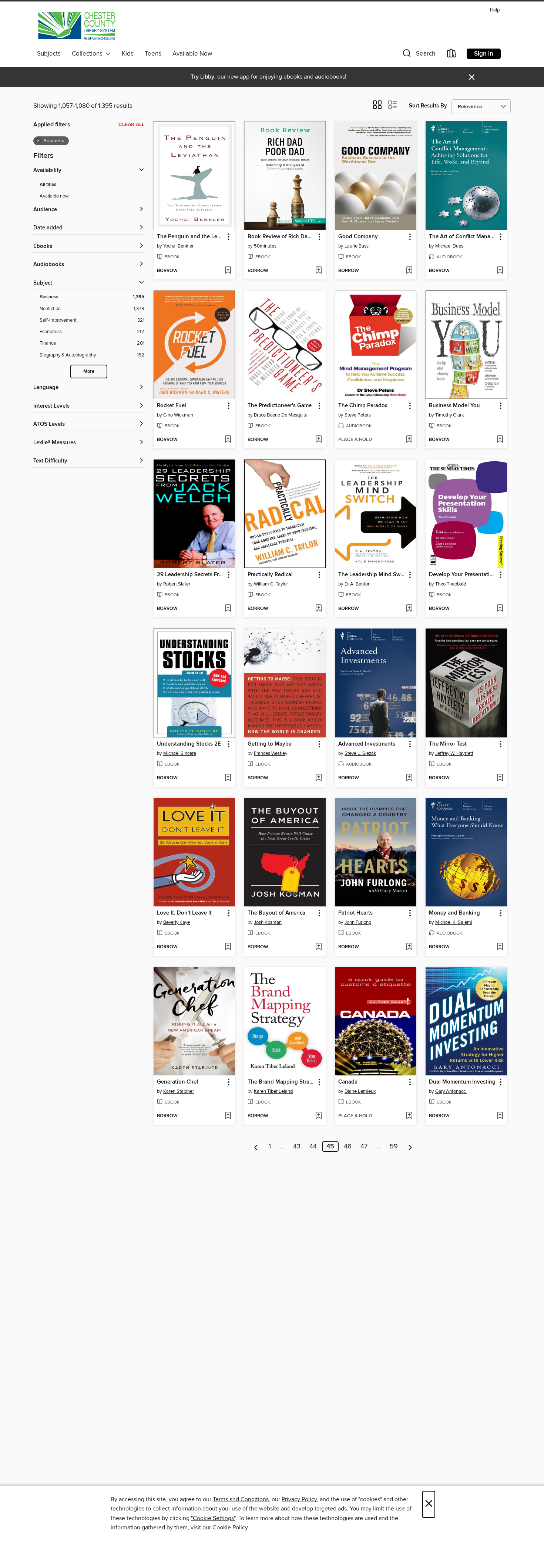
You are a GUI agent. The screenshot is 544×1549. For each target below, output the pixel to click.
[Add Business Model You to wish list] (499, 440)
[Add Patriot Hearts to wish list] (409, 947)
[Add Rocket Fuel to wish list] (227, 440)
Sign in (483, 54)
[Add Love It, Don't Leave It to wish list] (227, 947)
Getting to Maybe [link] (270, 744)
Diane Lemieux (360, 1091)
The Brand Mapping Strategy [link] (281, 1082)
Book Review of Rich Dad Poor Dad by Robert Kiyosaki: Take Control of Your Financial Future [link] (281, 236)
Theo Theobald (450, 584)
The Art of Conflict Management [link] (463, 236)
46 (348, 1146)
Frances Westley (270, 753)
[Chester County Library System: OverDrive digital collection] (76, 25)
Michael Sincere (179, 753)
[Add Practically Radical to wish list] (318, 609)
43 (296, 1146)
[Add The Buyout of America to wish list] (318, 947)
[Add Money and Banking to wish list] (499, 947)
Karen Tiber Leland (273, 1091)
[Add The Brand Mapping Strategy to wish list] (318, 1116)
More (88, 371)
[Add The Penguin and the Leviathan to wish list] (227, 271)
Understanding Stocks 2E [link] (189, 744)
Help (495, 10)
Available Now (192, 54)
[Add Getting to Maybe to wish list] (318, 778)
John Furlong (358, 922)
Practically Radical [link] (270, 574)
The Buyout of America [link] (276, 913)
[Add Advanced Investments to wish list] (409, 778)
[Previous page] (256, 1146)
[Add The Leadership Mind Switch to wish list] (409, 609)
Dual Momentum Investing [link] (462, 1082)
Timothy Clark (449, 415)
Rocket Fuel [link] (171, 405)
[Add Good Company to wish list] (409, 271)
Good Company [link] (358, 236)
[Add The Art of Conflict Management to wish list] (499, 271)
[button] (418, 55)
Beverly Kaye (176, 922)
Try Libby (202, 77)
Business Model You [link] (454, 405)
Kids (128, 54)
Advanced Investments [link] (366, 744)
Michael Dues (449, 246)
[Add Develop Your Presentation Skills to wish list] (499, 609)
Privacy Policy (299, 1499)
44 (313, 1146)
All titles (48, 185)
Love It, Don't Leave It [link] (184, 913)
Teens (153, 54)
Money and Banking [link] (454, 913)
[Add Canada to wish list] (409, 1116)
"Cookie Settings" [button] (213, 1518)
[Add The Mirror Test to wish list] (499, 778)
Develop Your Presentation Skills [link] (463, 574)
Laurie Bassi (357, 246)
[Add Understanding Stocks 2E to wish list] (227, 778)
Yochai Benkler (178, 246)
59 (394, 1146)
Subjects (49, 54)
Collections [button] (88, 54)
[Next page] (410, 1146)
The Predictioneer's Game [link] (280, 405)
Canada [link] (347, 1082)
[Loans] (452, 55)
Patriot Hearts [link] (355, 913)
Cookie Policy (230, 1527)
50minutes (265, 246)
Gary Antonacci (451, 1091)
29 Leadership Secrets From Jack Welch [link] (191, 574)
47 (363, 1146)
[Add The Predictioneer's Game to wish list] (318, 440)
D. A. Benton (357, 584)
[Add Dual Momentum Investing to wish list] (499, 1116)
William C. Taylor (271, 584)
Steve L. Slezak (360, 753)
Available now (54, 196)
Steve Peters (358, 415)
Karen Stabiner (178, 1091)
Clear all (131, 124)
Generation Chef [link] (177, 1082)
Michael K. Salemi (453, 922)
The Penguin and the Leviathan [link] (191, 236)
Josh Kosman (268, 922)
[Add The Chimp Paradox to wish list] (409, 440)
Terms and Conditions (241, 1499)
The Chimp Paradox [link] (362, 405)
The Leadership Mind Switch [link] (372, 574)
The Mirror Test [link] (448, 744)
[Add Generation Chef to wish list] (227, 1116)
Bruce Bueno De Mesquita (281, 415)
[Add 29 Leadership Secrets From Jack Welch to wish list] (227, 609)
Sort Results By (428, 105)
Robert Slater (176, 584)
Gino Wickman (178, 415)
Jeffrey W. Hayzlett (454, 753)
